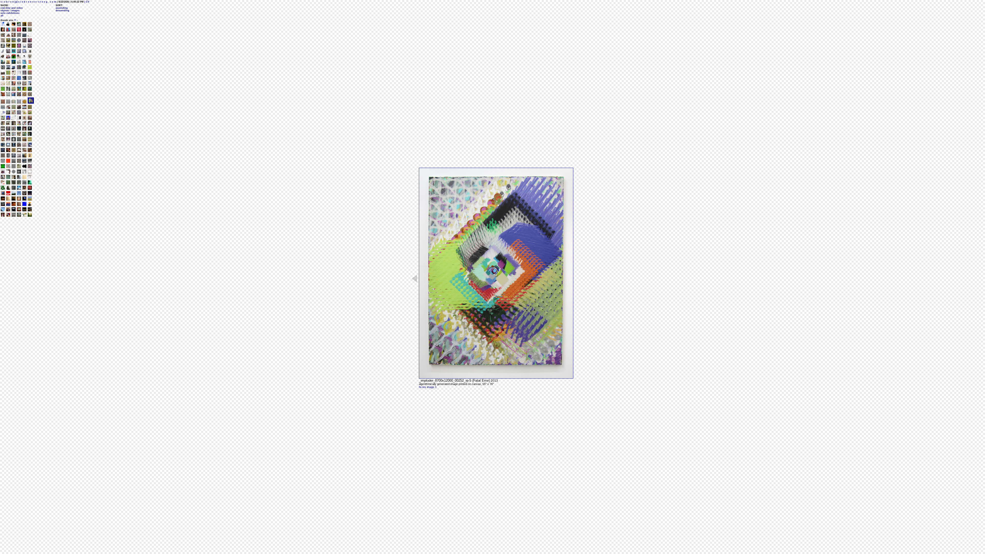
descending (62, 10)
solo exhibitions (10, 13)
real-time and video (12, 8)
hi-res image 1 (428, 387)
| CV (86, 2)
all (2, 15)
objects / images (10, 10)
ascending (62, 8)
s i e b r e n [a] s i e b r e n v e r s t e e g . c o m (28, 2)
